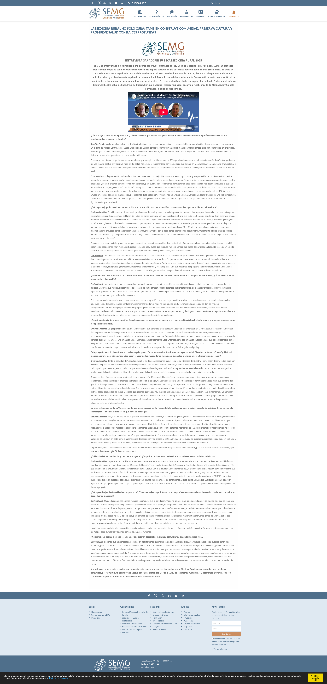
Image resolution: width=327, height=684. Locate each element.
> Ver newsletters (219, 648)
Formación (172, 16)
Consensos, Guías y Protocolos (130, 619)
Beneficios (95, 617)
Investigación (186, 16)
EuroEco (125, 632)
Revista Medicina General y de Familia (135, 613)
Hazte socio (96, 611)
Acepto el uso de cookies (315, 678)
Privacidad (188, 617)
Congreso (200, 16)
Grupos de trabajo (160, 614)
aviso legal (230, 641)
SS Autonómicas (156, 16)
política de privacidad (221, 644)
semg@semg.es (147, 667)
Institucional (139, 16)
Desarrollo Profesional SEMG (165, 623)
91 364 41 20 (139, 3)
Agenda (187, 611)
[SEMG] (106, 13)
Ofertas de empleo (192, 614)
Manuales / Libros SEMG (132, 623)
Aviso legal (188, 620)
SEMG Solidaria (159, 629)
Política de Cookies (58, 678)
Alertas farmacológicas (132, 629)
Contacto (188, 629)
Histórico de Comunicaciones (134, 626)
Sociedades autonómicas (163, 611)
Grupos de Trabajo (216, 16)
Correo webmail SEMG (100, 614)
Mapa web (188, 626)
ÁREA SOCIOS (234, 16)
